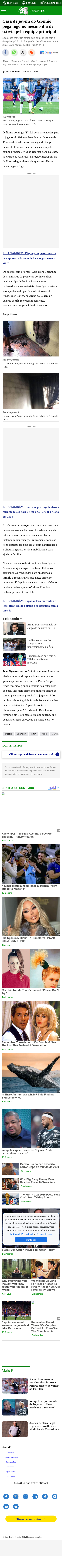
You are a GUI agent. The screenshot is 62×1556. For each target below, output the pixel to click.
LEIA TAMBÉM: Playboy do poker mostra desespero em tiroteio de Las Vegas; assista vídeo (29, 258)
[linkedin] (35, 1496)
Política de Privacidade (22, 1234)
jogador (21, 734)
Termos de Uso (11, 1462)
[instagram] (25, 1496)
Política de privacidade (11, 1457)
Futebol (25, 61)
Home (5, 61)
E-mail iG (31, 3)
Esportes (15, 61)
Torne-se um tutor (29, 1519)
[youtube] (6, 1507)
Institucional (11, 1467)
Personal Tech (53, 3)
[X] (15, 1496)
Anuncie (11, 1452)
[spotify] (54, 1496)
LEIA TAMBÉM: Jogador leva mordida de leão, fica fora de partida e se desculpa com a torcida (30, 605)
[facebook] (6, 1496)
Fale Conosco (11, 1476)
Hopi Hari (12, 3)
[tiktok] (44, 1496)
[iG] (23, 10)
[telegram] (15, 1507)
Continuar (31, 1240)
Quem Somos (11, 1471)
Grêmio (8, 734)
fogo (44, 734)
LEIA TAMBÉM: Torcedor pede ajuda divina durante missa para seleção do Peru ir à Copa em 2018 (31, 511)
